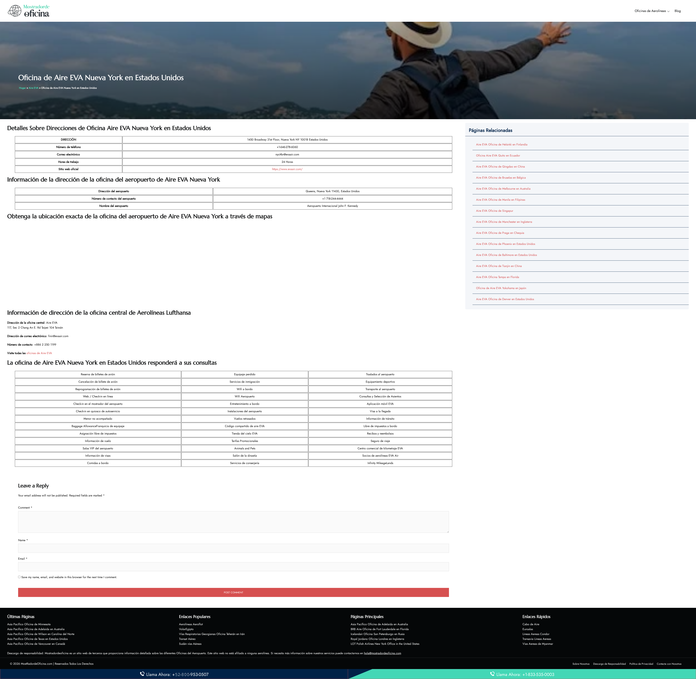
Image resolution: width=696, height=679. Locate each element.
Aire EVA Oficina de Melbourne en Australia (503, 189)
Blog (678, 11)
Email (22, 559)
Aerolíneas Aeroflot (191, 624)
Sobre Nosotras (581, 664)
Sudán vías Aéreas (190, 644)
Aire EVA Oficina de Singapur (494, 211)
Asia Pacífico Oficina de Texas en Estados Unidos (37, 639)
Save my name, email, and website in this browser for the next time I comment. (69, 577)
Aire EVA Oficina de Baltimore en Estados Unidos (506, 255)
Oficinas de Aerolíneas (650, 11)
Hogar (22, 88)
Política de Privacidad (641, 664)
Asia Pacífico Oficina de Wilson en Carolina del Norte (40, 634)
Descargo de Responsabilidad (609, 664)
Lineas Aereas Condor (536, 634)
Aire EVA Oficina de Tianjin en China (499, 266)
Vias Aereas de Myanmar (538, 644)
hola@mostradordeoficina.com (382, 653)
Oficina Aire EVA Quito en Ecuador (498, 155)
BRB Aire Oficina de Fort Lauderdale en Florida (380, 629)
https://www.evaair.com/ (287, 169)
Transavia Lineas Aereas (537, 639)
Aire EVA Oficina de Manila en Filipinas (500, 200)
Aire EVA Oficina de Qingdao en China (500, 166)
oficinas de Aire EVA (39, 353)
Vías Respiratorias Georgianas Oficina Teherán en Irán (212, 634)
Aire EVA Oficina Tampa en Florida (497, 277)
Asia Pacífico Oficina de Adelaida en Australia (36, 629)
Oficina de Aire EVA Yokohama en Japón (501, 288)
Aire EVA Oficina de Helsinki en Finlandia (501, 144)
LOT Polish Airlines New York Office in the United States (385, 644)
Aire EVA (33, 88)
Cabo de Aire (531, 624)
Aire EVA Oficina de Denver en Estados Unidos (505, 299)
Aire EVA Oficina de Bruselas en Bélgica (501, 178)
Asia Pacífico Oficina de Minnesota (29, 624)
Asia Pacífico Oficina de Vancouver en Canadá (36, 644)
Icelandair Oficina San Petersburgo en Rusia (378, 634)
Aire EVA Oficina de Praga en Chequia (500, 233)
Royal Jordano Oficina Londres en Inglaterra (377, 639)
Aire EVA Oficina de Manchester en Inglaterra (504, 222)
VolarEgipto (186, 629)
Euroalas (528, 629)
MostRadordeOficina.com (36, 664)
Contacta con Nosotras (669, 664)
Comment (25, 507)
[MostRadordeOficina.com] (29, 11)
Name (23, 540)
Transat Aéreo (187, 639)
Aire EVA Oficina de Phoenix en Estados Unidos (505, 244)
